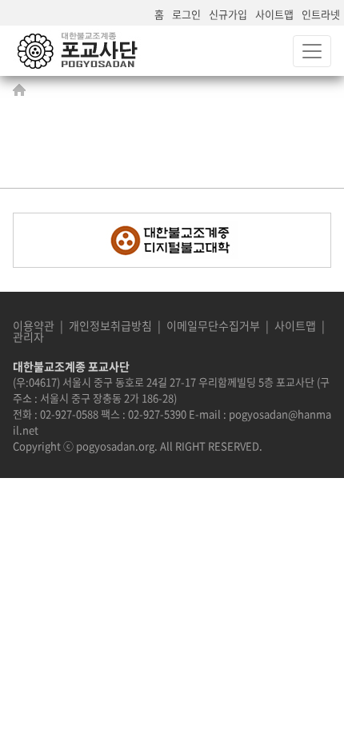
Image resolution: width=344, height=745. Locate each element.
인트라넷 (321, 14)
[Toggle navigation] (312, 51)
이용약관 (33, 325)
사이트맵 (274, 14)
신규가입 (228, 14)
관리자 (28, 336)
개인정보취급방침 (110, 325)
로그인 (186, 14)
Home (23, 90)
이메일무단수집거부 (213, 325)
